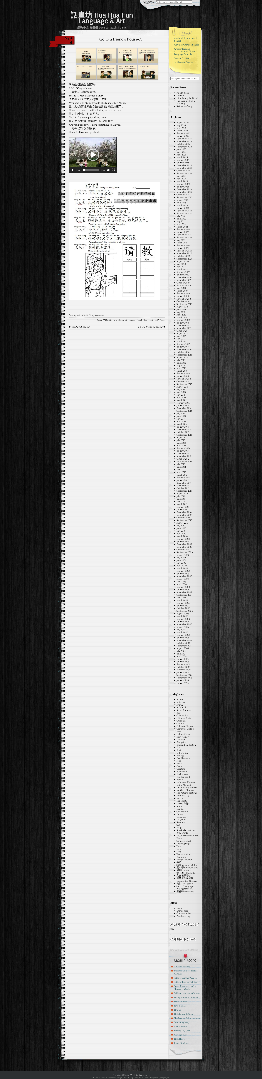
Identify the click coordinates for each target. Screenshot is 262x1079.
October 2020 (183, 256)
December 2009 (184, 544)
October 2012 (182, 458)
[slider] (91, 170)
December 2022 (184, 210)
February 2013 (183, 448)
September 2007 (184, 594)
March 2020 (182, 269)
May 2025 (181, 152)
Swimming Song (184, 106)
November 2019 (183, 280)
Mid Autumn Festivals (186, 792)
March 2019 (182, 290)
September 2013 (184, 434)
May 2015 (180, 394)
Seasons (180, 822)
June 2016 (181, 362)
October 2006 (183, 608)
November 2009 (184, 547)
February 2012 (183, 477)
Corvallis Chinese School (186, 44)
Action (179, 699)
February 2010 (183, 539)
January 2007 (182, 605)
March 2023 (182, 205)
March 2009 (182, 568)
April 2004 (181, 656)
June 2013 (181, 443)
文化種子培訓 (183, 875)
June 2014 (181, 416)
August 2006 (182, 613)
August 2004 (182, 648)
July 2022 (180, 216)
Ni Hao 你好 (182, 803)
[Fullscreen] (113, 170)
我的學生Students (185, 873)
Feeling (180, 755)
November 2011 (183, 485)
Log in (179, 908)
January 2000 (183, 672)
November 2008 (184, 576)
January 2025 (182, 162)
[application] (93, 155)
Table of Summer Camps (185, 978)
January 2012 (182, 480)
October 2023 (183, 194)
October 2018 (183, 301)
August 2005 (182, 627)
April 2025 (181, 154)
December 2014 (183, 408)
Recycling (181, 819)
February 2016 (183, 373)
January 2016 (182, 376)
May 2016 (180, 365)
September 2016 (184, 354)
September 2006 (184, 611)
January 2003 (182, 661)
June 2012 (181, 466)
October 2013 (182, 432)
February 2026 (183, 133)
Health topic (182, 774)
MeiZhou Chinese (185, 790)
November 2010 (184, 515)
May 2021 (180, 240)
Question (181, 817)
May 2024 (181, 176)
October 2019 (183, 282)
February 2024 (183, 184)
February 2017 (183, 344)
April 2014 (181, 421)
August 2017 (182, 333)
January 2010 (182, 541)
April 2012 (181, 472)
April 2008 (181, 584)
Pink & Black (182, 92)
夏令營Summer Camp (187, 867)
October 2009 (183, 549)
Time (178, 846)
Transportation (183, 854)
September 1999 (184, 675)
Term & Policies (181, 58)
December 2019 (183, 277)
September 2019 (184, 285)
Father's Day (182, 753)
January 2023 (182, 208)
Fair (178, 747)
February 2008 (183, 587)
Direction (181, 739)
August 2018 (182, 306)
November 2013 (183, 429)
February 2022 (183, 229)
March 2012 (181, 475)
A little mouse (180, 1026)
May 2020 (181, 264)
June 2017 (181, 336)
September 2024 (184, 173)
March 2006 (182, 616)
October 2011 (182, 488)
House (179, 779)
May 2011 (180, 501)
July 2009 (181, 557)
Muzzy (179, 798)
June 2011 (180, 498)
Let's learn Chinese (185, 782)
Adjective (180, 702)
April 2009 (181, 565)
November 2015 (183, 378)
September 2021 (184, 237)
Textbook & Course (183, 62)
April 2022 (181, 224)
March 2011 (181, 504)
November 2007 (184, 592)
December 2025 (184, 138)
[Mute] (108, 170)
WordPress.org (183, 916)
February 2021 (183, 245)
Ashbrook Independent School (185, 39)
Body (178, 712)
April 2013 (181, 445)
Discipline (181, 742)
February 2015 (183, 402)
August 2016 (182, 357)
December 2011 (183, 483)
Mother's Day (182, 795)
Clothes (180, 723)
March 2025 (182, 157)
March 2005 (182, 632)
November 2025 (184, 141)
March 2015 (181, 400)
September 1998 (184, 677)
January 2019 (182, 296)
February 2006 (183, 619)
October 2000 (183, 667)
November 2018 (183, 298)
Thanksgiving (183, 843)
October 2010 (183, 517)
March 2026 (182, 130)
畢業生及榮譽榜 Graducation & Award (186, 879)
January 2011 (182, 509)
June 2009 (181, 560)
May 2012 (180, 469)
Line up (180, 95)
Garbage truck (180, 1034)
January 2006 (182, 621)
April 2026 (181, 128)
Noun (179, 806)
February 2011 (182, 507)
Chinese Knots (183, 718)
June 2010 (181, 528)
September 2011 (184, 490)
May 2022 (181, 221)
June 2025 (181, 149)
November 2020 (184, 253)
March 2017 (181, 341)
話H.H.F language (184, 886)
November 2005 (184, 624)
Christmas (181, 720)
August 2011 (182, 493)
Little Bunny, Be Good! (187, 98)
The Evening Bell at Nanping (185, 102)
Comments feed (184, 913)
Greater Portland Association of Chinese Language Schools (185, 51)
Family (179, 750)
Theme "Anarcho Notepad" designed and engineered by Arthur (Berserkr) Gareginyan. (131, 1077)
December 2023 (184, 189)
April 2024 (181, 178)
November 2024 (184, 168)
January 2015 (182, 405)
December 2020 (184, 250)
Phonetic (180, 814)
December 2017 (183, 325)
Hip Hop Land (183, 777)
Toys (178, 849)
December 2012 (183, 453)
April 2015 (181, 397)
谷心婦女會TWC (184, 889)
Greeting (180, 768)
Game (179, 766)
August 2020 (182, 261)
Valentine (181, 857)
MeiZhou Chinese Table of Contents (186, 972)
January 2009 (182, 573)
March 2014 (181, 424)
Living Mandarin (184, 785)
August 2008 (182, 579)
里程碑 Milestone (185, 891)
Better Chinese (183, 710)
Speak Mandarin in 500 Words (187, 837)
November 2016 (183, 349)
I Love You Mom (181, 1043)
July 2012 (180, 464)
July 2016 (180, 360)
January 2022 (182, 232)
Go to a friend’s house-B (150, 326)
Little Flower (179, 1039)
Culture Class (183, 734)
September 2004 (184, 645)
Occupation (182, 811)
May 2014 (180, 418)
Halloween (181, 771)
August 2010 (182, 522)
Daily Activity (183, 736)
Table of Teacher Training (185, 982)
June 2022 (181, 218)
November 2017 (183, 328)
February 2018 (183, 320)
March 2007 (182, 600)
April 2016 (181, 368)
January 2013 (182, 450)
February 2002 (183, 664)
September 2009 (184, 552)
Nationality (181, 800)
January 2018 (182, 322)
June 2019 (181, 288)
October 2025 (183, 144)
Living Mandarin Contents (186, 997)
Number (180, 809)
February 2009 (183, 571)
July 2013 (180, 440)
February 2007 (183, 603)
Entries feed (182, 910)
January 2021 (182, 248)
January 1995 (182, 683)
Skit (178, 825)
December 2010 (184, 512)
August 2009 (182, 555)
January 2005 (182, 637)
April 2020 (181, 266)
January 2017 (182, 346)
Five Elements (183, 758)
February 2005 (183, 635)
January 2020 (182, 274)
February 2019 (183, 293)
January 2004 (182, 659)
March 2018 (182, 317)
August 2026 (182, 122)
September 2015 (184, 384)
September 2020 (184, 258)
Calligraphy (182, 715)
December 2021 (183, 234)
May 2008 (181, 581)
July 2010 (180, 525)
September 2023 (184, 197)
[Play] (72, 170)
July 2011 (180, 496)
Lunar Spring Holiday (186, 787)
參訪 (178, 862)
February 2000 (183, 669)
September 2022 (184, 213)
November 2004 (184, 640)
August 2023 (182, 200)
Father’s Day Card (182, 1030)
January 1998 (182, 680)
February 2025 (183, 160)
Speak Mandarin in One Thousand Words (185, 987)
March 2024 (182, 181)
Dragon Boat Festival (186, 744)
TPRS (178, 851)
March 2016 (182, 370)
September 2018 (184, 304)
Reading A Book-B (80, 326)
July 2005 (181, 629)
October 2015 (182, 381)
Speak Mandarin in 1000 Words (151, 320)
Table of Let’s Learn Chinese (187, 993)
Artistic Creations (182, 966)
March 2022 (182, 226)
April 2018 (181, 314)
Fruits (179, 763)
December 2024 (184, 165)
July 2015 (180, 389)
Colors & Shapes (184, 726)
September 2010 (184, 520)
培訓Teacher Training (186, 865)
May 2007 (181, 597)
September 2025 (184, 146)
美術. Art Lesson (184, 883)
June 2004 (181, 653)
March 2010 (182, 536)
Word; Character (184, 859)
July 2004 (181, 651)
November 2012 (183, 456)
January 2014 (182, 426)
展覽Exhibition (183, 870)
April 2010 (181, 533)
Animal (179, 704)
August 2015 (182, 386)
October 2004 (183, 643)
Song (178, 827)
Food (178, 760)
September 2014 (184, 411)
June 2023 (181, 202)
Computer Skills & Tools (185, 730)
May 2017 (180, 338)
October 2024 (183, 170)
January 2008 (182, 589)
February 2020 (183, 272)
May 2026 (181, 125)
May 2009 (181, 562)
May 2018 (180, 312)
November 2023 (184, 192)
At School (181, 707)
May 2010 (181, 530)
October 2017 (182, 330)
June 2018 (181, 309)
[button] (93, 155)
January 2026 (182, 136)
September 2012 (184, 461)
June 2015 (181, 392)
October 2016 (183, 352)
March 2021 (181, 242)
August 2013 (182, 437)
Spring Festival (183, 841)
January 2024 (182, 186)
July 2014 (180, 413)
